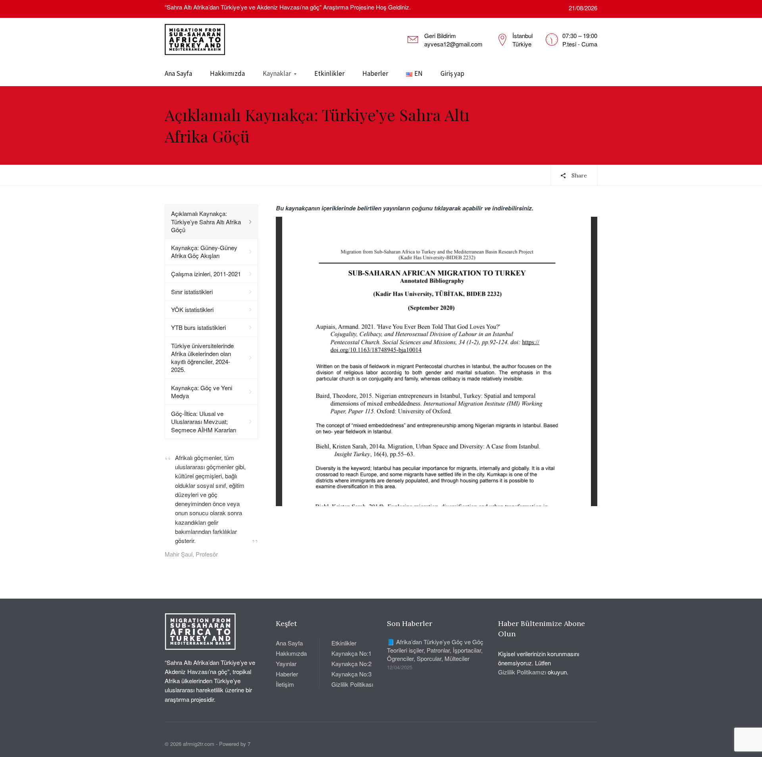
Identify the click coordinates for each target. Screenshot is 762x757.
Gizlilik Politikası (352, 684)
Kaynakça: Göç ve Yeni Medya (201, 391)
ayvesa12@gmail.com (453, 44)
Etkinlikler (329, 73)
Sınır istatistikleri (192, 291)
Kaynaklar (277, 73)
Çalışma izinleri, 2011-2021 (206, 274)
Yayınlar (286, 663)
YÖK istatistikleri (192, 309)
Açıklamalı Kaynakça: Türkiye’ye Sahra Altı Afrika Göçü (206, 221)
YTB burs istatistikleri (198, 327)
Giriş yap (452, 73)
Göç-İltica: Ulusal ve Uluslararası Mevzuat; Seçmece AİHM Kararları (203, 421)
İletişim (285, 684)
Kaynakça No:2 (351, 663)
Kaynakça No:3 (351, 674)
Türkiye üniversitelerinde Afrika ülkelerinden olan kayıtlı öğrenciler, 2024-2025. (202, 357)
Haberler (375, 73)
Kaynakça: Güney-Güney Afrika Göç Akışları (204, 251)
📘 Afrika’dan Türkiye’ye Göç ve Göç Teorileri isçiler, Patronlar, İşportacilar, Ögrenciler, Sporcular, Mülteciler (435, 650)
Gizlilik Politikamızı (522, 672)
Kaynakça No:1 (351, 653)
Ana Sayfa (178, 73)
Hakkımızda (227, 73)
